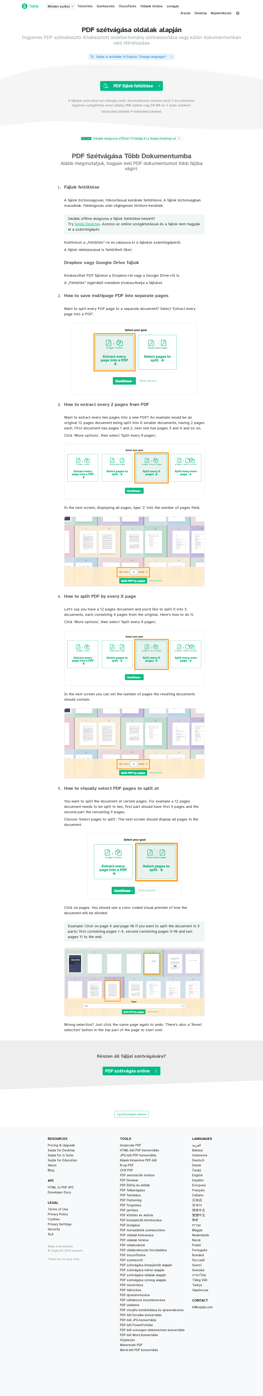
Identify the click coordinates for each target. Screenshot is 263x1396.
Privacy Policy (58, 1214)
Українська (200, 1290)
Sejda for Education (62, 1160)
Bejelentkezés (221, 13)
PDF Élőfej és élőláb (135, 1185)
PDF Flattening (131, 1200)
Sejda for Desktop (61, 1150)
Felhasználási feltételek (115, 111)
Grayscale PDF (130, 1145)
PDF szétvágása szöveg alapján (143, 1280)
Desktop (201, 13)
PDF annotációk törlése (137, 1175)
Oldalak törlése (151, 6)
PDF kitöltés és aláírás (136, 1215)
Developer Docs (59, 1192)
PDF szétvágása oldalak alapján (143, 1275)
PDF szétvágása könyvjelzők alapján (146, 1265)
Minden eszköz (59, 6)
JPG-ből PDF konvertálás (138, 1155)
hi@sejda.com (202, 1307)
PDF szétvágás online (128, 1070)
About (52, 1165)
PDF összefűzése (133, 1255)
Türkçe (197, 1285)
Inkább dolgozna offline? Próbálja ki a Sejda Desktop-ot (129, 138)
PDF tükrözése (130, 1290)
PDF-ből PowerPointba (136, 1325)
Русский (198, 1260)
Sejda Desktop (87, 224)
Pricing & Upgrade (61, 1145)
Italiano (198, 1195)
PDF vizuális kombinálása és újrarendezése (152, 1310)
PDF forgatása (130, 1205)
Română (198, 1255)
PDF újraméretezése (135, 1295)
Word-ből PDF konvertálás (139, 1350)
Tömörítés (85, 6)
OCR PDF (126, 1170)
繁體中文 (198, 1215)
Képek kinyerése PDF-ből (138, 1160)
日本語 (197, 1200)
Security (54, 1229)
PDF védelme (129, 1305)
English (197, 1175)
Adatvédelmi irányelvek (148, 111)
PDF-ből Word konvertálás (139, 1335)
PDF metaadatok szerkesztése (142, 1230)
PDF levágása (130, 1225)
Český (196, 1170)
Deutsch (198, 1160)
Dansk (196, 1165)
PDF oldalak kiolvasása (136, 1235)
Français (198, 1190)
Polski (196, 1245)
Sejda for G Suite (60, 1155)
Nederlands (200, 1235)
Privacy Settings (60, 1224)
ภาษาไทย (199, 1275)
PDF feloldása (130, 1195)
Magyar (197, 1230)
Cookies (54, 1219)
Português (199, 1250)
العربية (196, 1145)
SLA (51, 1234)
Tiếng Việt (199, 1280)
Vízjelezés (127, 1340)
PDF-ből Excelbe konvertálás (141, 1315)
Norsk (196, 1240)
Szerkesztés (106, 6)
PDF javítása (129, 1210)
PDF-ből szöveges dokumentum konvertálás (152, 1330)
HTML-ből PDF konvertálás (139, 1150)
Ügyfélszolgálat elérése (131, 1114)
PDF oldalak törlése (134, 1240)
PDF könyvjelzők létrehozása (141, 1220)
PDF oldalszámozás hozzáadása (143, 1250)
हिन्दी (195, 1220)
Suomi (196, 1265)
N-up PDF (127, 1165)
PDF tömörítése (131, 1285)
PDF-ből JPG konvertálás (138, 1320)
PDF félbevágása (132, 1190)
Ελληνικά (199, 1185)
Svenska (198, 1270)
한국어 (197, 1205)
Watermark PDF (131, 1345)
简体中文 (198, 1210)
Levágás (173, 6)
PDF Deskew (129, 1180)
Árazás (186, 13)
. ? (131, 57)
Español (198, 1180)
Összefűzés (127, 6)
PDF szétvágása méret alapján (142, 1270)
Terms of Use (58, 1209)
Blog (51, 1170)
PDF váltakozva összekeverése (142, 1300)
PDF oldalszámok (132, 1245)
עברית (196, 1225)
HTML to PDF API (61, 1187)
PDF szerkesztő (131, 1260)
